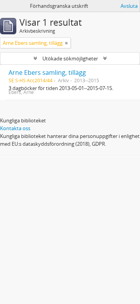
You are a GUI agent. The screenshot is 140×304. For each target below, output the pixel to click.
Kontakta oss (15, 128)
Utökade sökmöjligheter (70, 58)
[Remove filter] (66, 43)
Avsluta (129, 5)
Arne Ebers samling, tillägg (47, 72)
